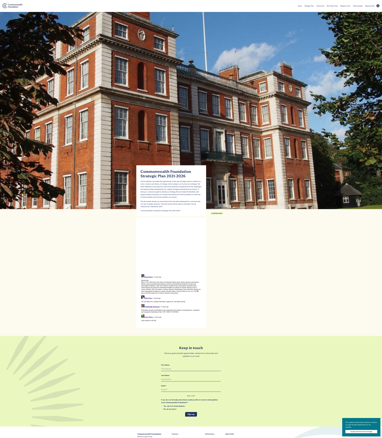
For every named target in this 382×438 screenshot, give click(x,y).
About (300, 6)
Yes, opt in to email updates (174, 406)
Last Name (165, 375)
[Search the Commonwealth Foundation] (378, 6)
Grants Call (320, 6)
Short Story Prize (332, 6)
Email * (163, 386)
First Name (165, 365)
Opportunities (369, 6)
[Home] (12, 6)
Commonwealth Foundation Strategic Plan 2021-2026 (160, 211)
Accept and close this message (361, 431)
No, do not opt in (169, 409)
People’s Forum (345, 6)
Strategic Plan (309, 6)
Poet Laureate (357, 6)
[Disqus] (171, 247)
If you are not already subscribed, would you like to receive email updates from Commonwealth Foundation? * (189, 401)
